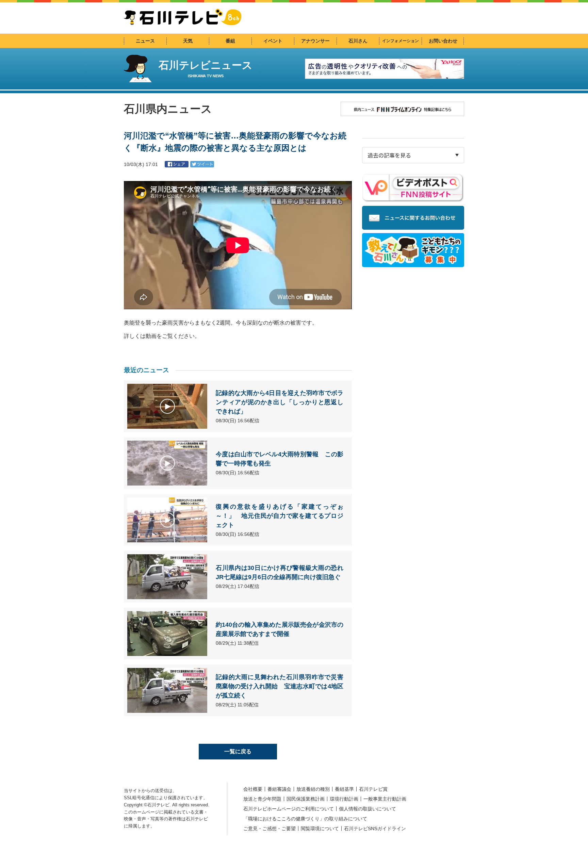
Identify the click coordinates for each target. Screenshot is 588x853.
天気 (188, 41)
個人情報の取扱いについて (367, 808)
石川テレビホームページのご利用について (288, 808)
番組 (230, 41)
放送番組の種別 (313, 789)
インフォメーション (400, 40)
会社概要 (252, 789)
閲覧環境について (320, 828)
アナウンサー (315, 41)
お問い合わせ (443, 41)
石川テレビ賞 (373, 789)
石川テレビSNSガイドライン (375, 828)
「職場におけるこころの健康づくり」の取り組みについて (305, 818)
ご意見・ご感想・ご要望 (269, 828)
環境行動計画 (344, 799)
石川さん (358, 41)
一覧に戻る (237, 751)
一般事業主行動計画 (384, 799)
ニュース (145, 41)
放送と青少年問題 (262, 799)
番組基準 (344, 789)
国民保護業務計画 (306, 799)
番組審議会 (279, 789)
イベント (272, 41)
